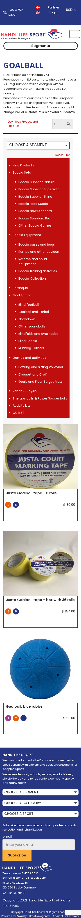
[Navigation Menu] (74, 34)
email (7, 836)
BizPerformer (71, 916)
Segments (40, 45)
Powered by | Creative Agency (25, 916)
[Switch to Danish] (38, 7)
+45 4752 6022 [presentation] (15, 12)
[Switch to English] (38, 12)
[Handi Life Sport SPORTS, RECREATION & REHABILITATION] (31, 34)
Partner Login (53, 10)
